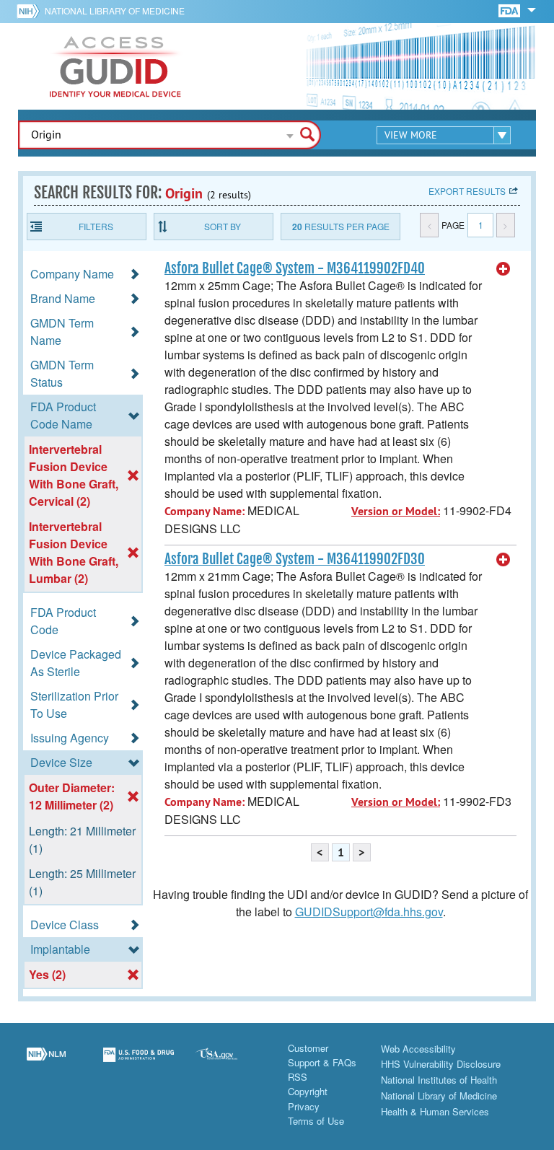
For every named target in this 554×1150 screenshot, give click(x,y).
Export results (467, 191)
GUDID (115, 66)
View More (410, 134)
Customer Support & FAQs (322, 1055)
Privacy (304, 1106)
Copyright (307, 1091)
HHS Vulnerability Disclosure (441, 1064)
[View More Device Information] (503, 269)
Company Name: (204, 511)
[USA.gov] (230, 1063)
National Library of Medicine (115, 10)
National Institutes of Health (439, 1080)
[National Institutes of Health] (31, 11)
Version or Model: (395, 511)
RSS (297, 1077)
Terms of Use (316, 1121)
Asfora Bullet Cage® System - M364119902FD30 (294, 559)
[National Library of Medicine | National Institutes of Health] (46, 1063)
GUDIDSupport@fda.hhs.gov (369, 911)
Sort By (222, 226)
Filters (96, 226)
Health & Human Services (435, 1111)
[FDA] (510, 10)
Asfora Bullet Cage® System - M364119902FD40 (294, 268)
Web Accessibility (418, 1048)
